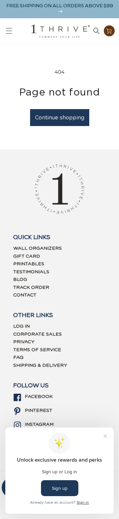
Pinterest (38, 410)
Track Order (31, 287)
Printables (28, 264)
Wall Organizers (37, 248)
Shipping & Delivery (40, 365)
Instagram (39, 424)
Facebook (39, 396)
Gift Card (26, 256)
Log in (21, 326)
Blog (20, 279)
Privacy (23, 342)
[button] (9, 31)
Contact (24, 295)
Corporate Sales (37, 334)
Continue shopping (59, 117)
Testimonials (31, 272)
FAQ (18, 357)
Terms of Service (37, 350)
